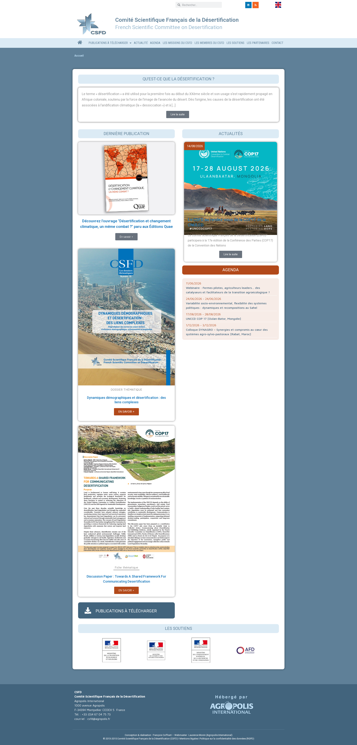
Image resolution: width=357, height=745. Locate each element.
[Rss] (256, 5)
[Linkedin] (248, 5)
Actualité (141, 43)
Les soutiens (178, 628)
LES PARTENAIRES (258, 43)
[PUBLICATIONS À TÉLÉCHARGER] (88, 610)
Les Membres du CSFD (209, 43)
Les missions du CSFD (177, 43)
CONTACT (277, 43)
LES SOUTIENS (235, 43)
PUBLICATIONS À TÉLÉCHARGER (126, 611)
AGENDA (155, 43)
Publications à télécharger (108, 43)
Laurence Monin (197, 735)
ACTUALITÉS (231, 133)
